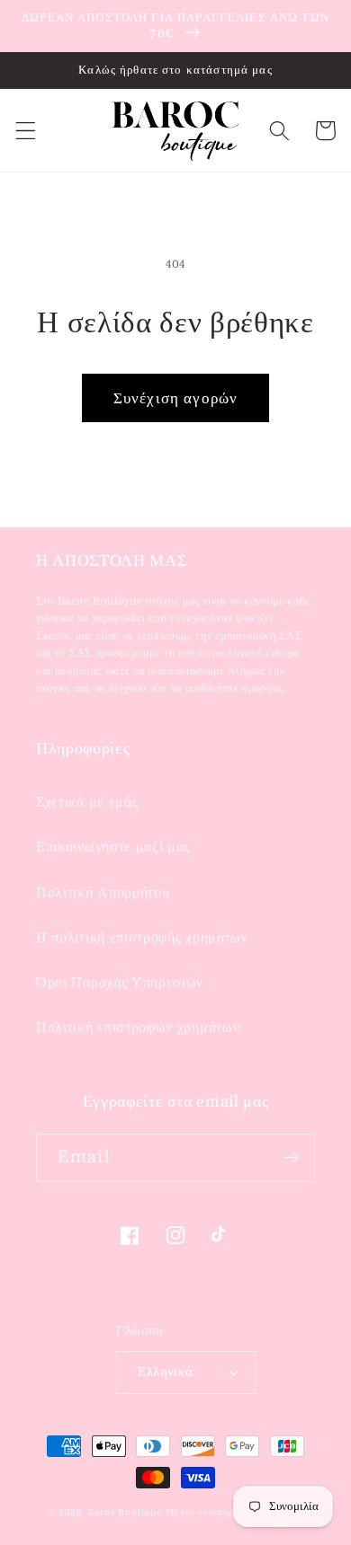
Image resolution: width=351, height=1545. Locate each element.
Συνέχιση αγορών (175, 398)
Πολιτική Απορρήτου (102, 893)
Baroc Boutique (125, 1512)
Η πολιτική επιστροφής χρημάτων (142, 938)
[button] (26, 131)
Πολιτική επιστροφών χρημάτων (137, 1028)
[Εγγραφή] (291, 1158)
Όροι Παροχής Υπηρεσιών (119, 983)
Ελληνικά (166, 1372)
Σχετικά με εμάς (87, 802)
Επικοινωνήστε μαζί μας (113, 847)
